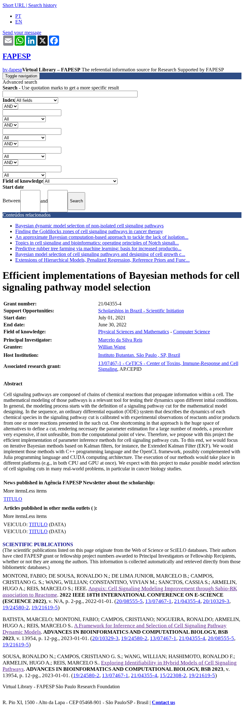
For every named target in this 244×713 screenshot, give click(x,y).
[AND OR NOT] (10, 106)
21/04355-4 (187, 601)
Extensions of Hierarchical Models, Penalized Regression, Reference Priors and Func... (102, 260)
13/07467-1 (158, 601)
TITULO (12, 499)
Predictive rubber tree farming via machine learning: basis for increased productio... (98, 248)
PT (18, 16)
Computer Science (191, 331)
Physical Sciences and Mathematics (133, 331)
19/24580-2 (16, 608)
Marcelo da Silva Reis (120, 340)
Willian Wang (111, 347)
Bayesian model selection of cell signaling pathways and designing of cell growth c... (100, 254)
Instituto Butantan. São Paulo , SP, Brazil (139, 355)
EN (18, 21)
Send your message (22, 32)
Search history (42, 5)
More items (14, 491)
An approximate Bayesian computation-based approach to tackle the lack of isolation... (101, 237)
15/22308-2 (173, 675)
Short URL (14, 5)
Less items (36, 491)
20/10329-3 (216, 601)
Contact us (163, 702)
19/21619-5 (44, 608)
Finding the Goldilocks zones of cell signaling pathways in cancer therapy (89, 231)
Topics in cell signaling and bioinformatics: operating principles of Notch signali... (97, 242)
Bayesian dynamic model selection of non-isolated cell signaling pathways (89, 225)
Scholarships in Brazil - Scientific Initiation (141, 310)
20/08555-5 (129, 601)
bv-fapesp (12, 69)
